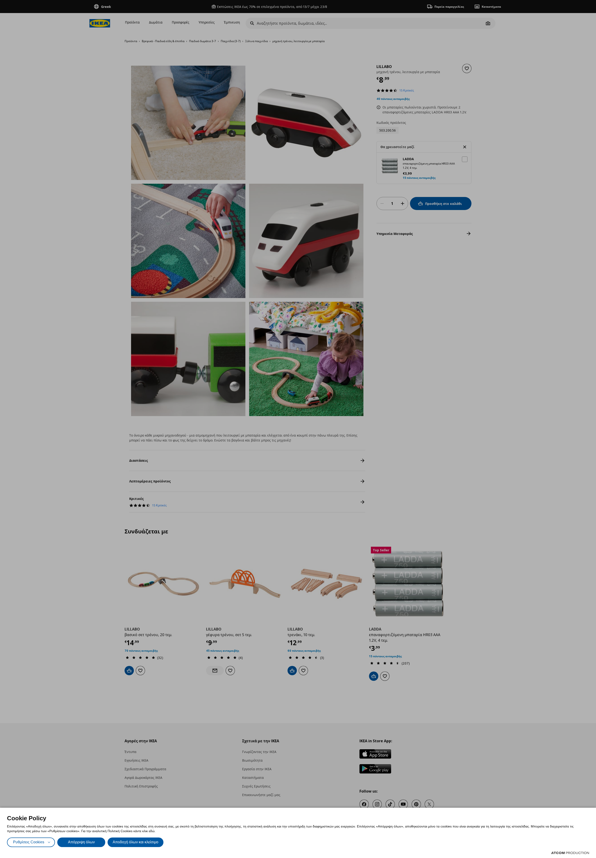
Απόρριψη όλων (81, 842)
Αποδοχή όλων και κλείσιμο (135, 842)
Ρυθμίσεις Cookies (28, 842)
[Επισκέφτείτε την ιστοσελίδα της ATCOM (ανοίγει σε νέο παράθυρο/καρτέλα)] (570, 853)
